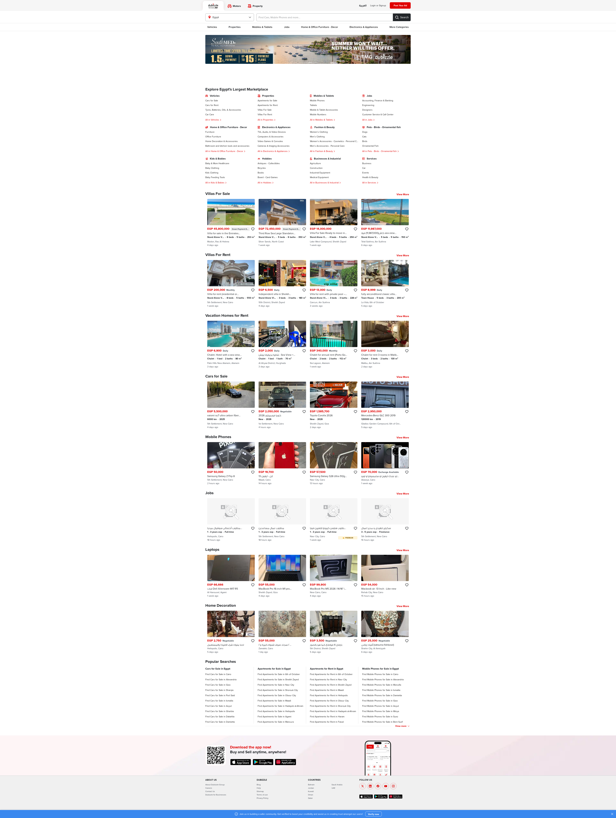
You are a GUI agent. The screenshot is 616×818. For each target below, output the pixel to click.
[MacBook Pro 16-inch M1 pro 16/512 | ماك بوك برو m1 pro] (282, 576)
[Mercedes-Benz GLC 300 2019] (385, 405)
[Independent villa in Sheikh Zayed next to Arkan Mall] (282, 283)
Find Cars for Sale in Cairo (218, 674)
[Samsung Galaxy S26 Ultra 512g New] (333, 463)
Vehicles (212, 27)
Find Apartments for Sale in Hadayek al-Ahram (280, 706)
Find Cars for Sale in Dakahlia (219, 716)
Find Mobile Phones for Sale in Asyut (380, 706)
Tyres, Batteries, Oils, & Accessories (223, 109)
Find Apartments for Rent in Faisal (327, 721)
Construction (316, 168)
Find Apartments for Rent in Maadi (327, 690)
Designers (367, 109)
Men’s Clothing (317, 136)
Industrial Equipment (320, 172)
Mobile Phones (317, 100)
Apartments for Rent (268, 105)
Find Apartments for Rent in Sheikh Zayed (330, 684)
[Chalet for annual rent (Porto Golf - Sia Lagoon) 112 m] (333, 344)
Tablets (313, 105)
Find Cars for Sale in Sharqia (219, 690)
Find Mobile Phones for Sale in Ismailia (381, 690)
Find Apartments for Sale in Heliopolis (276, 711)
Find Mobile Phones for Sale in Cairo (380, 674)
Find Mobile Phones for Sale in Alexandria (383, 679)
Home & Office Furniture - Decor (319, 27)
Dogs (365, 132)
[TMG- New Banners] (308, 49)
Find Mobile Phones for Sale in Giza (380, 700)
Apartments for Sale (267, 100)
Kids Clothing (211, 172)
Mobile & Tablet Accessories (324, 109)
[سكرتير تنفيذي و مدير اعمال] (385, 519)
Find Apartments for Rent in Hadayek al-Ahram (333, 711)
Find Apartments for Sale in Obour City (277, 695)
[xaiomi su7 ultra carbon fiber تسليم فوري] (231, 405)
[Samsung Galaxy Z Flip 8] (231, 463)
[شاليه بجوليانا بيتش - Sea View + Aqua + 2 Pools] (282, 344)
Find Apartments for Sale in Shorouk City (278, 690)
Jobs (287, 27)
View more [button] (400, 726)
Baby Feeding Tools (215, 177)
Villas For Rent (265, 114)
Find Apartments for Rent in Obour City (329, 700)
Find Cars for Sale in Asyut (218, 706)
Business (366, 163)
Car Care (209, 114)
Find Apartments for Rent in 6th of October (331, 674)
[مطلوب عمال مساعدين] (282, 519)
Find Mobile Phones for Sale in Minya (380, 711)
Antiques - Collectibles (269, 163)
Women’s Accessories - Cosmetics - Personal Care (334, 141)
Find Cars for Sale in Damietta (220, 721)
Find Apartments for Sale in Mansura (276, 721)
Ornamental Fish (370, 145)
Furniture (209, 132)
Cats (364, 136)
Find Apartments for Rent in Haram (327, 716)
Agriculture (315, 163)
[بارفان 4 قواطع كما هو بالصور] (333, 632)
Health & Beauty (370, 177)
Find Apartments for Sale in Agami (274, 716)
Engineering (368, 105)
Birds (364, 141)
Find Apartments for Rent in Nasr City (328, 679)
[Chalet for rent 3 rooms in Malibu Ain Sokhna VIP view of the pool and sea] (385, 344)
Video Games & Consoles (270, 141)
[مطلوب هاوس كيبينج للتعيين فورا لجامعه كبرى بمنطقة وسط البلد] (333, 519)
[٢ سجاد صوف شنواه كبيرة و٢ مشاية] (282, 632)
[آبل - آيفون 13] (282, 463)
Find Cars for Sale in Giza (217, 684)
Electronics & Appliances (364, 27)
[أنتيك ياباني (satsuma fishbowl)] (385, 632)
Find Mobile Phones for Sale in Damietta (382, 695)
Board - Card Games (268, 177)
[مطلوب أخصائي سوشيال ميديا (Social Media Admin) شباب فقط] (231, 519)
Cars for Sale (211, 100)
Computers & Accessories (270, 136)
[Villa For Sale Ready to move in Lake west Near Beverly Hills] (333, 223)
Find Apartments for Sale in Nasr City (276, 684)
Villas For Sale (265, 109)
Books (261, 172)
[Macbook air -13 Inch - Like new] (385, 576)
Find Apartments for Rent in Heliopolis (329, 695)
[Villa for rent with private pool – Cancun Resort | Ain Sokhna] (333, 283)
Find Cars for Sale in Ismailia (219, 700)
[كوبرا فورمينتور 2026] (282, 405)
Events (365, 172)
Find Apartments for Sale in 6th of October (279, 674)
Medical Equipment (319, 177)
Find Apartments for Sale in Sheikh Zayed (278, 679)
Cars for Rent (211, 105)
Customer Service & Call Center (378, 114)
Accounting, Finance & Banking (377, 100)
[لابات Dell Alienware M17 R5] (231, 576)
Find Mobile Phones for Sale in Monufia (381, 684)
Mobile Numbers (318, 114)
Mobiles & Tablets (262, 27)
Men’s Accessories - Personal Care (327, 145)
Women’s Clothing (319, 132)
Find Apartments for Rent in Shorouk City (330, 706)
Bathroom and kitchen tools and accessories (227, 145)
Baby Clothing (212, 168)
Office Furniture (213, 136)
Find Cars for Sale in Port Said (220, 695)
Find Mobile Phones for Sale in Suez (380, 716)
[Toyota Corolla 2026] (333, 405)
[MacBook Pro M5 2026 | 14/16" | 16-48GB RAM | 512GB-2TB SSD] (333, 576)
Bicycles (262, 168)
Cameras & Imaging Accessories (274, 145)
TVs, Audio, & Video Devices (272, 132)
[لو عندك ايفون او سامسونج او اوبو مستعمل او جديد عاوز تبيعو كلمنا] (385, 463)
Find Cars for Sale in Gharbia (219, 711)
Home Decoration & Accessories (221, 141)
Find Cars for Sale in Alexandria (220, 679)
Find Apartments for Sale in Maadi (274, 700)
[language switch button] (362, 5)
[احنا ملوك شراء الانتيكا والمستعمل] (231, 632)
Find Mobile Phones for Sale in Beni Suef (382, 721)
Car (364, 168)
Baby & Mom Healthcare (217, 163)
